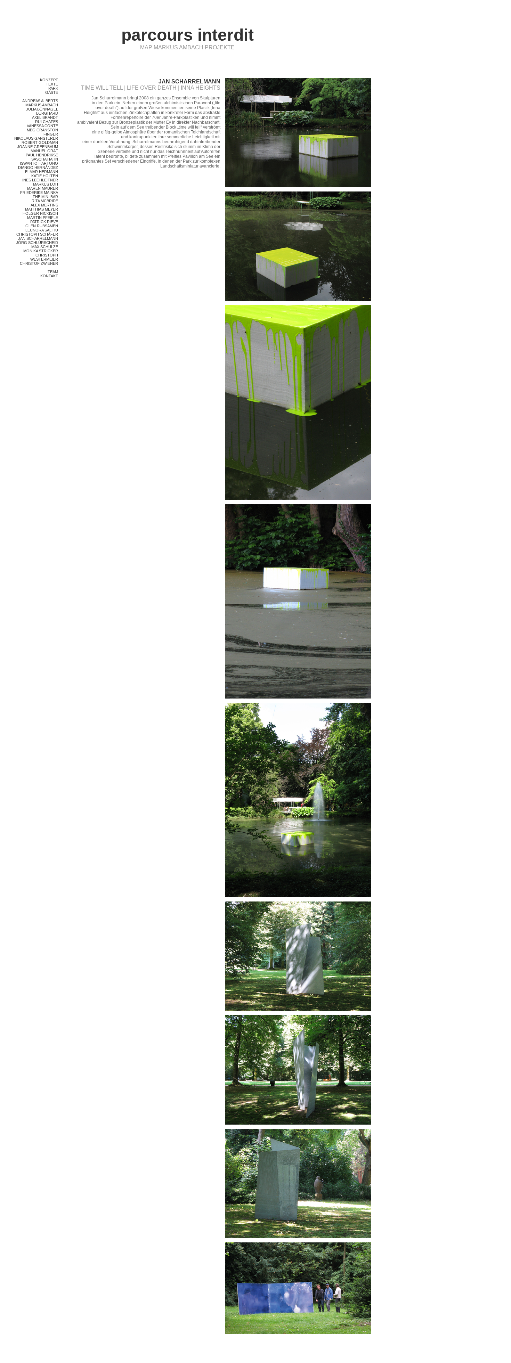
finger (50, 134)
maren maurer (42, 188)
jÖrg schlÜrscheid (37, 242)
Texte (52, 84)
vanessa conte (42, 126)
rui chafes (46, 122)
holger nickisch (40, 213)
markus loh (45, 184)
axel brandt (45, 117)
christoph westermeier (44, 257)
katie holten (44, 176)
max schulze (44, 247)
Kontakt (49, 276)
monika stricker (40, 251)
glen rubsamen (41, 226)
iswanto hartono (39, 163)
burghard (47, 113)
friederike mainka (39, 192)
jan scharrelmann (38, 238)
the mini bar (45, 197)
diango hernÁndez (38, 167)
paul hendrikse (42, 155)
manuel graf (44, 151)
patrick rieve (44, 222)
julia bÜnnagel (42, 109)
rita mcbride (45, 201)
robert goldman (40, 142)
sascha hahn (44, 159)
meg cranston (42, 130)
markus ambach (41, 105)
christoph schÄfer (37, 234)
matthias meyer (41, 209)
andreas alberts (40, 101)
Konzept (49, 80)
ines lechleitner (40, 180)
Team (53, 272)
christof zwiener (39, 263)
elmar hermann (41, 172)
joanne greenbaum (37, 147)
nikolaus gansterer (36, 138)
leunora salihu (41, 230)
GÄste (51, 92)
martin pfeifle (42, 217)
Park (53, 88)
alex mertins (44, 205)
